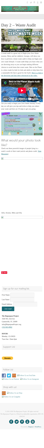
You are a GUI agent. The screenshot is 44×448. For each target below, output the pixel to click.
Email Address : (7, 304)
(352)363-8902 (7, 327)
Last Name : (6, 299)
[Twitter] (31, 2)
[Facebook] (27, 2)
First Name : (6, 295)
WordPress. (38, 427)
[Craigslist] (37, 2)
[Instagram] (41, 2)
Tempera (30, 427)
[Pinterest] (34, 2)
